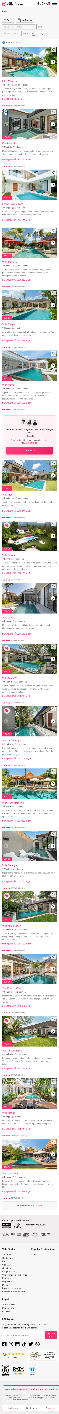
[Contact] (39, 4)
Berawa (7, 621)
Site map (6, 1265)
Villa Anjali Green (11, 926)
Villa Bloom (8, 555)
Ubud (6, 147)
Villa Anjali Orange (12, 1050)
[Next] (53, 62)
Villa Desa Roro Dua (13, 803)
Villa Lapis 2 (9, 617)
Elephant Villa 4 (10, 143)
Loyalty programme (11, 1288)
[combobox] (20, 27)
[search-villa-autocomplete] (43, 4)
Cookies (6, 1311)
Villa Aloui (7, 494)
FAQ (4, 1261)
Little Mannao (9, 81)
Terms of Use (8, 1304)
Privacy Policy (8, 1308)
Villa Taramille (10, 262)
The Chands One (11, 988)
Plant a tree (7, 1278)
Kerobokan (9, 85)
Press (5, 1285)
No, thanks (31, 1408)
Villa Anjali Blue (10, 678)
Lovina (7, 559)
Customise (13, 1408)
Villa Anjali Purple (11, 740)
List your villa (8, 1271)
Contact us (29, 450)
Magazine (7, 1281)
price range (12, 33)
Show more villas (29, 1205)
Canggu (7, 208)
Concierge (7, 1268)
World (34, 1254)
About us (6, 1254)
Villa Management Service (14, 1275)
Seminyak (8, 682)
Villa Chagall (9, 324)
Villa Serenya (9, 865)
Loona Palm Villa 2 (12, 204)
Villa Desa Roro (10, 1173)
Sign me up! (51, 1335)
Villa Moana (8, 1113)
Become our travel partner (14, 1291)
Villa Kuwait (8, 385)
